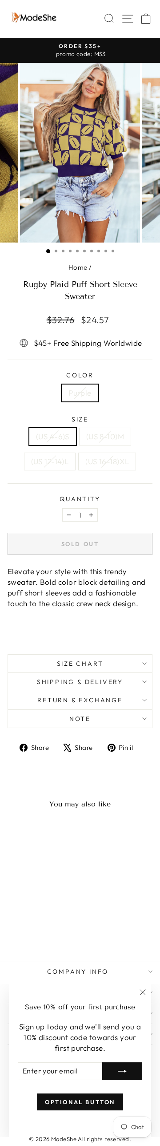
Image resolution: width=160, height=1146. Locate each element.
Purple (80, 392)
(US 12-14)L (50, 461)
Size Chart (80, 664)
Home (78, 267)
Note (80, 719)
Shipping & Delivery (80, 682)
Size (80, 419)
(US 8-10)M (105, 436)
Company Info (78, 972)
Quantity (80, 499)
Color (80, 375)
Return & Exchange (80, 700)
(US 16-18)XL (107, 461)
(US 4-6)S (52, 436)
